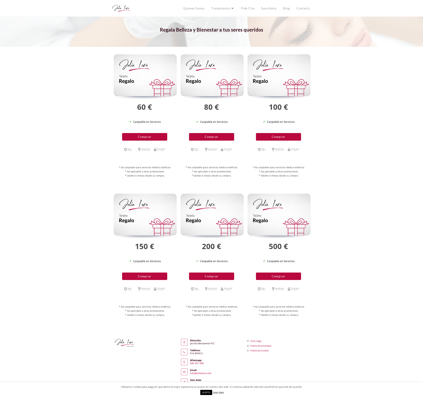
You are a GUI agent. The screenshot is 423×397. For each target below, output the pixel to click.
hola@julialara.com (200, 373)
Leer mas (218, 392)
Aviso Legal (255, 340)
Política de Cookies (259, 350)
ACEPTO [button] (206, 392)
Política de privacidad (260, 345)
